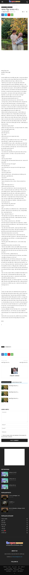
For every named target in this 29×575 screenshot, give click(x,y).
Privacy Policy (16, 569)
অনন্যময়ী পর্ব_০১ (12, 502)
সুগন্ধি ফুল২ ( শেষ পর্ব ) (12, 472)
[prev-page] (2, 405)
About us (14, 568)
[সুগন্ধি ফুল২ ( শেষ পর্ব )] (4, 474)
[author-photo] (14, 373)
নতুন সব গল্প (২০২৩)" (8, 5)
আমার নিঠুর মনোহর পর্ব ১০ (13, 398)
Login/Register (8, 571)
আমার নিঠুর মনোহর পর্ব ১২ (13, 385)
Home (2, 5)
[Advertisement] (14, 60)
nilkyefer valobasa (6, 11)
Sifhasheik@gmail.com (17, 556)
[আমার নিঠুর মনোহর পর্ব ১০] (4, 400)
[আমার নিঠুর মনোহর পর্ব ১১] (4, 393)
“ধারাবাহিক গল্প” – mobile (7, 566)
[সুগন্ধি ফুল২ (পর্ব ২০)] (4, 480)
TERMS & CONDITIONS (8, 569)
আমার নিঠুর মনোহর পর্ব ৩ (5, 362)
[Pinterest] (9, 14)
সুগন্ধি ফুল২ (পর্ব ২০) (12, 478)
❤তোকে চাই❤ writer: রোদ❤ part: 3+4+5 (17, 508)
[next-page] (4, 405)
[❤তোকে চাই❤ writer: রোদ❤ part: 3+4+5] (4, 510)
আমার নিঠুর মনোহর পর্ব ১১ (13, 392)
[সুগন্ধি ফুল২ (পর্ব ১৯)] (4, 486)
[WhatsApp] (12, 14)
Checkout (22, 569)
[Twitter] (5, 14)
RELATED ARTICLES (6, 382)
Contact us (20, 568)
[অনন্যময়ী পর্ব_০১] (4, 503)
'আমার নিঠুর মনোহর (14, 5)
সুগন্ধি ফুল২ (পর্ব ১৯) (12, 485)
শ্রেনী (18, 566)
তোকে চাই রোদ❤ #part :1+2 (14, 495)
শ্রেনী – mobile (14, 566)
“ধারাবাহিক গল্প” (23, 566)
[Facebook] (2, 14)
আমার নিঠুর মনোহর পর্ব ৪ (8, 346)
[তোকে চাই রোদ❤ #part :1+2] (4, 497)
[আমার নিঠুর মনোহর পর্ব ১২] (4, 387)
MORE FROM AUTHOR (17, 382)
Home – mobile (9, 568)
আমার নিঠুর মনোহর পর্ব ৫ (23, 362)
